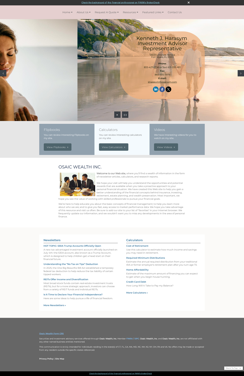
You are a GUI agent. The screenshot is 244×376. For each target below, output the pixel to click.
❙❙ (125, 114)
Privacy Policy (46, 358)
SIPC (136, 338)
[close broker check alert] (189, 2)
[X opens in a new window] (168, 89)
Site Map (59, 358)
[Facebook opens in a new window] (162, 89)
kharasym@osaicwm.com (162, 82)
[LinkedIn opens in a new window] (156, 89)
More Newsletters (54, 305)
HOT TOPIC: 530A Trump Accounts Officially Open (72, 246)
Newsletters (51, 240)
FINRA (129, 338)
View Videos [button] (164, 147)
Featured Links (151, 12)
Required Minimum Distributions (145, 258)
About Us (82, 12)
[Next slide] (241, 73)
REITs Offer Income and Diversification (65, 279)
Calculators (134, 240)
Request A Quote (105, 12)
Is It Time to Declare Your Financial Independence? (73, 294)
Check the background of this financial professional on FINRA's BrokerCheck (120, 2)
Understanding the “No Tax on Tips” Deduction (70, 264)
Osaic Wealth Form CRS (51, 333)
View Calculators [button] (112, 147)
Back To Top (232, 368)
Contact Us (175, 12)
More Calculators (137, 292)
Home (66, 12)
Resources (129, 12)
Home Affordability (137, 269)
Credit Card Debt (136, 281)
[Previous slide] (3, 73)
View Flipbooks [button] (56, 147)
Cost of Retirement (137, 246)
